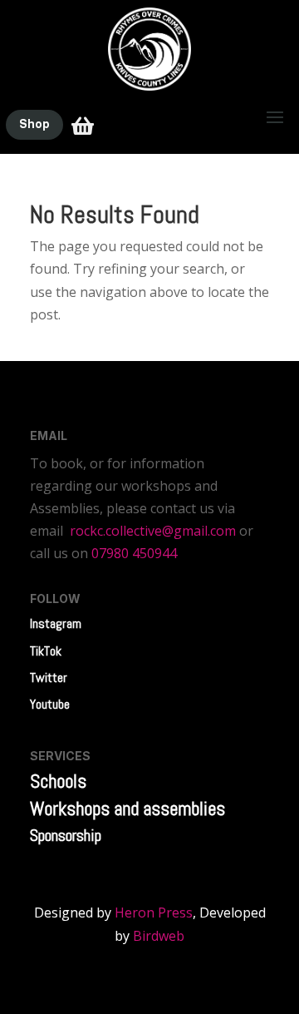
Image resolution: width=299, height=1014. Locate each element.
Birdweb (158, 936)
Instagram (55, 623)
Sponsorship (65, 835)
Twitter (48, 677)
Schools (58, 781)
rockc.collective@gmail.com (153, 531)
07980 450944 (134, 553)
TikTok (45, 651)
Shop (34, 124)
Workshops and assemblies (127, 808)
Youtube (50, 704)
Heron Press (154, 912)
